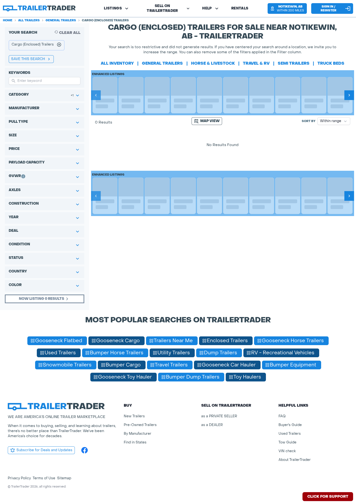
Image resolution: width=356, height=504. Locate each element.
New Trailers (134, 416)
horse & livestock (213, 63)
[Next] (349, 95)
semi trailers (294, 63)
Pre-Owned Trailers (140, 425)
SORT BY (309, 121)
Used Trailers (290, 433)
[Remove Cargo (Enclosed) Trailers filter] (59, 45)
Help (207, 8)
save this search (28, 59)
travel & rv (256, 63)
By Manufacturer (137, 433)
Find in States (135, 442)
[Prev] (96, 95)
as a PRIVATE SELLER (219, 416)
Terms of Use (44, 478)
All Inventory (117, 63)
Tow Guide (287, 442)
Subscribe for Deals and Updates (44, 450)
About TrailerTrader (295, 459)
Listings (113, 8)
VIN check (287, 451)
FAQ (282, 416)
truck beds (330, 63)
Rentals (239, 8)
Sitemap (64, 478)
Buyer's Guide (290, 425)
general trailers (162, 63)
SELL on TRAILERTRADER (162, 8)
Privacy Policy (19, 478)
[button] (287, 8)
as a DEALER (212, 425)
